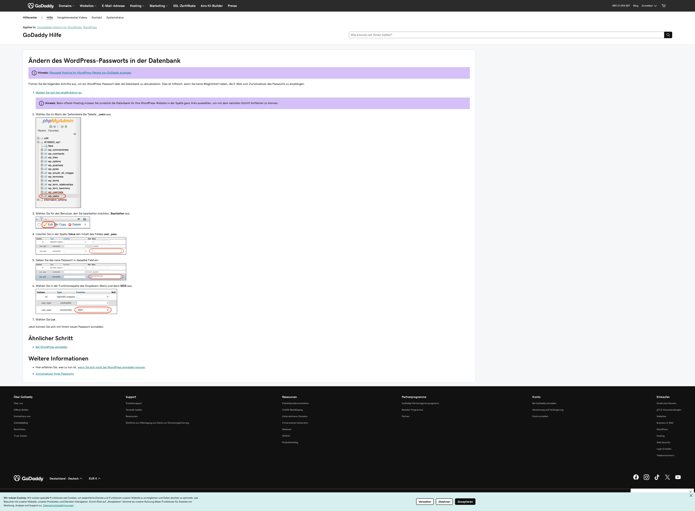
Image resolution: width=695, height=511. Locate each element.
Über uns (18, 403)
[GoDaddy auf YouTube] (678, 479)
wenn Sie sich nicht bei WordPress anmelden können (111, 367)
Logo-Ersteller (664, 449)
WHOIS (286, 436)
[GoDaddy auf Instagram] (646, 479)
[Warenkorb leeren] (663, 5)
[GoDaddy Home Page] (29, 478)
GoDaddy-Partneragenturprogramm (420, 403)
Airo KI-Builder (212, 5)
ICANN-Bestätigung (292, 410)
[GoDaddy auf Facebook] (636, 479)
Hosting (661, 436)
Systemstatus (115, 17)
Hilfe (50, 17)
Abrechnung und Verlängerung (547, 410)
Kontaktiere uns (22, 416)
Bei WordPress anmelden (52, 346)
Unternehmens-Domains (295, 416)
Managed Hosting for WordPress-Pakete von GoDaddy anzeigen (90, 72)
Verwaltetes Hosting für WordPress (59, 27)
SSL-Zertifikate (184, 5)
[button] (690, 492)
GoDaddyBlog (21, 423)
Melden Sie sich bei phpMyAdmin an (59, 92)
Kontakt (97, 17)
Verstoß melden (134, 410)
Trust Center (20, 436)
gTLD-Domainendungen (669, 410)
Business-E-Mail (665, 423)
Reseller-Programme (412, 410)
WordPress (90, 27)
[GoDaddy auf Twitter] (667, 479)
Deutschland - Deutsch (64, 478)
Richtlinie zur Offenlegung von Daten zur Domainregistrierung (157, 423)
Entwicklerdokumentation (295, 403)
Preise (232, 5)
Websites (661, 416)
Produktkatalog (290, 442)
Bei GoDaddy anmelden (544, 403)
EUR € (93, 478)
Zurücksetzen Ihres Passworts (55, 373)
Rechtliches (20, 429)
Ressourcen (132, 416)
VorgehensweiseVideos (72, 17)
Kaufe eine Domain (666, 403)
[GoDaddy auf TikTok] (657, 479)
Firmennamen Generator (295, 423)
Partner (406, 416)
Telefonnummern (665, 455)
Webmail (286, 429)
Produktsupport (134, 403)
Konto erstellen (540, 416)
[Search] (668, 35)
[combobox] (507, 35)
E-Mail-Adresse (113, 5)
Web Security (663, 442)
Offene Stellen (21, 410)
